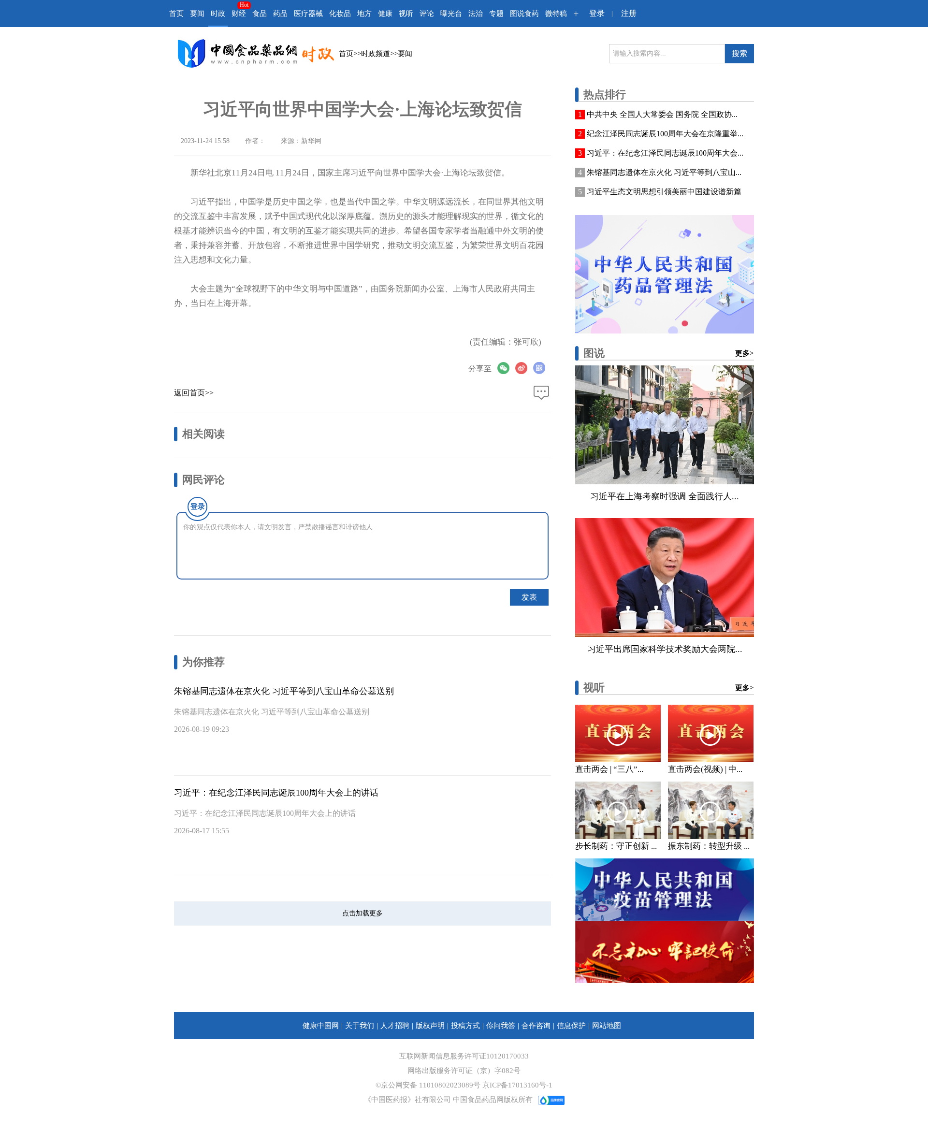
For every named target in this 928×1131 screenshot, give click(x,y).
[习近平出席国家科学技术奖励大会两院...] (664, 577)
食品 (259, 13)
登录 (597, 13)
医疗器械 (308, 13)
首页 (176, 13)
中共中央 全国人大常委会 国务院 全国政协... (662, 114)
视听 (406, 13)
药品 (280, 13)
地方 (364, 13)
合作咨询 (536, 1026)
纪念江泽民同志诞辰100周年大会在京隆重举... (665, 134)
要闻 (197, 13)
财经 (239, 13)
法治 (475, 13)
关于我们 (359, 1026)
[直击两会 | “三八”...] (618, 733)
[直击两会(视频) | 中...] (711, 733)
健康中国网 (321, 1026)
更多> (744, 353)
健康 (385, 13)
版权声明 (430, 1026)
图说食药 (524, 13)
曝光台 (451, 13)
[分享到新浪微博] (524, 368)
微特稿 (556, 13)
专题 (496, 13)
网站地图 (606, 1026)
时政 (218, 13)
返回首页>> (194, 393)
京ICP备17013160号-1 (517, 1085)
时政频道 (375, 54)
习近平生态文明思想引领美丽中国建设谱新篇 (664, 192)
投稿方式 (465, 1026)
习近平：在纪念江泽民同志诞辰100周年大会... (665, 153)
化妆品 (340, 13)
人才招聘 (394, 1026)
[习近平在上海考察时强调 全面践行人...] (664, 424)
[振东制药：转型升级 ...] (711, 810)
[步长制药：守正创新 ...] (618, 810)
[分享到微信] (506, 368)
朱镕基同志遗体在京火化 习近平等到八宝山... (664, 172)
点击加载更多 (362, 913)
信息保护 (571, 1026)
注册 (629, 13)
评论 (427, 13)
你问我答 (500, 1026)
